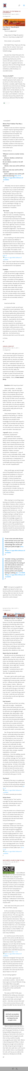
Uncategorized (6, 16)
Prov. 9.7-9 (18, 175)
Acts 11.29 (15, 952)
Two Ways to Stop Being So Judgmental (12, 12)
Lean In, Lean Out (8, 346)
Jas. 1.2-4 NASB (20, 572)
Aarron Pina (7, 14)
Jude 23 (5, 255)
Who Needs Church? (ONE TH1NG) (13, 860)
